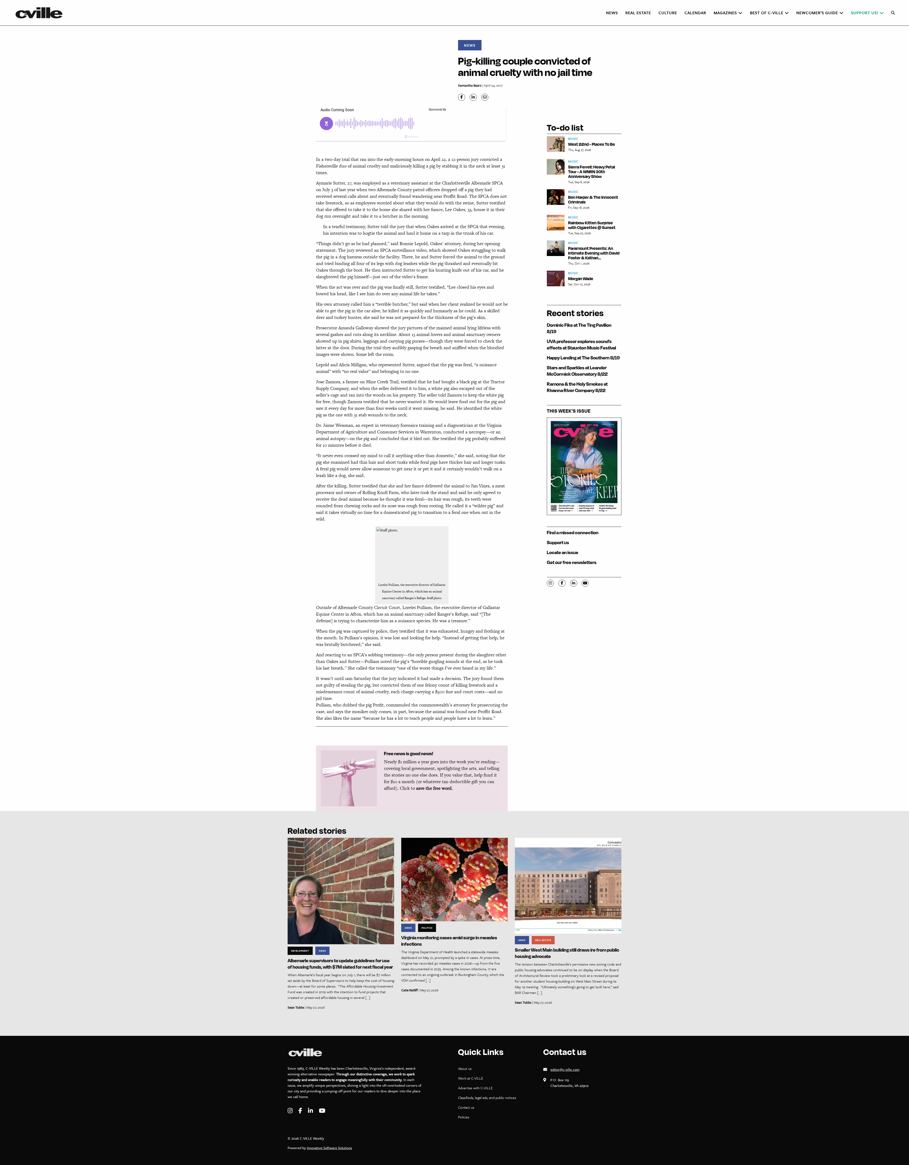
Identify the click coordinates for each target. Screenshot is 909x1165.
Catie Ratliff (409, 990)
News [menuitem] (612, 13)
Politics (427, 927)
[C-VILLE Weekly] (41, 13)
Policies (463, 1117)
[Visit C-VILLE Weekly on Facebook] (301, 1111)
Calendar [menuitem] (695, 13)
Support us (558, 542)
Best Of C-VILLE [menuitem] (766, 13)
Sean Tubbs (296, 1007)
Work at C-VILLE (470, 1078)
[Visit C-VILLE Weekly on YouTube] (322, 1111)
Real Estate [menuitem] (638, 13)
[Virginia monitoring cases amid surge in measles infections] (454, 879)
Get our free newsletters (572, 562)
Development (300, 950)
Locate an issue (562, 552)
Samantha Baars (469, 85)
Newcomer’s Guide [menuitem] (817, 13)
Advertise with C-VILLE (475, 1088)
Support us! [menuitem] (864, 13)
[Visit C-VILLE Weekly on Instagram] (291, 1111)
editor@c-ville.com (564, 1069)
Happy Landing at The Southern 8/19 (583, 358)
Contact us (466, 1107)
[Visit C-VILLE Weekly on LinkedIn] (311, 1111)
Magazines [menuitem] (725, 13)
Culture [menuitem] (668, 13)
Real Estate (543, 940)
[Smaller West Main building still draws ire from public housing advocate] (568, 885)
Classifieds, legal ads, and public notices (487, 1097)
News (470, 45)
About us (465, 1068)
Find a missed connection (572, 532)
